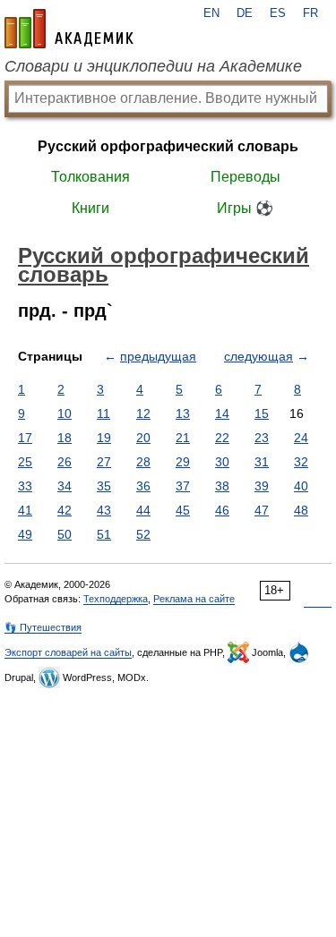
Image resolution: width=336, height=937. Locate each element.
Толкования (90, 176)
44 (143, 510)
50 (64, 534)
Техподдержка (115, 598)
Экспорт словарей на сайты (68, 652)
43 (104, 510)
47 (261, 510)
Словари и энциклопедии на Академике (153, 66)
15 (261, 413)
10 (64, 413)
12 (143, 413)
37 (183, 486)
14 (222, 413)
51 (104, 534)
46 (222, 510)
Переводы (245, 176)
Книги (90, 208)
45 (183, 510)
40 (301, 486)
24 (301, 437)
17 (25, 437)
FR (310, 13)
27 (104, 462)
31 (261, 462)
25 (25, 462)
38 (222, 486)
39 (261, 486)
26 (64, 462)
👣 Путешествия (43, 627)
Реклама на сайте (194, 598)
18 (64, 437)
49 (25, 534)
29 (183, 462)
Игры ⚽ (245, 208)
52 (143, 534)
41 (25, 510)
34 (64, 486)
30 (222, 462)
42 (64, 510)
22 (222, 437)
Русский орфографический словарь (168, 146)
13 (183, 413)
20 (143, 437)
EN (211, 13)
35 (104, 486)
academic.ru (69, 28)
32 (301, 462)
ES (278, 13)
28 (143, 462)
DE (245, 13)
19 (104, 437)
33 (25, 486)
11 (103, 413)
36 (143, 486)
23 (261, 437)
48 (301, 510)
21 (183, 437)
